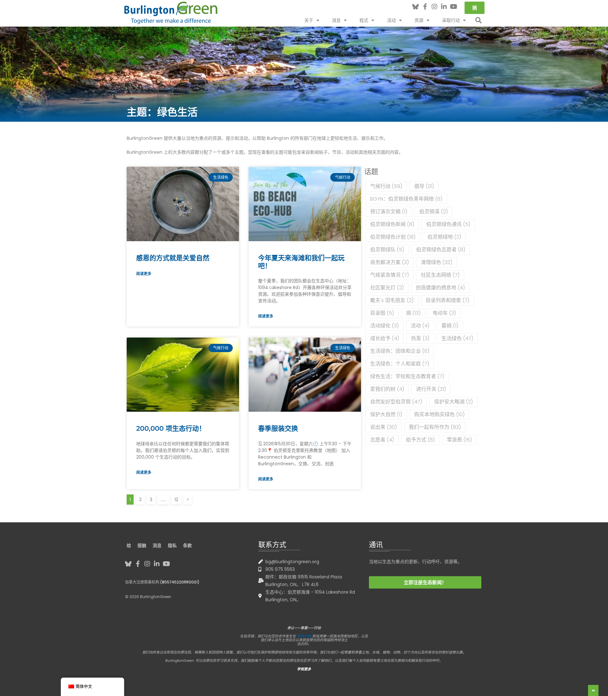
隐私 (172, 545)
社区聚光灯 (387, 287)
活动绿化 (384, 325)
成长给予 (384, 338)
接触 (141, 545)
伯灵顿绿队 (387, 249)
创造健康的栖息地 (440, 287)
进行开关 (431, 389)
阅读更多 (143, 273)
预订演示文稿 (388, 211)
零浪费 (459, 439)
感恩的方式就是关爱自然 (172, 258)
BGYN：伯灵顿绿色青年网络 (406, 199)
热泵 (420, 338)
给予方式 (420, 439)
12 (176, 498)
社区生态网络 (440, 275)
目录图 (382, 313)
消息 (336, 20)
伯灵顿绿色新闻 (392, 224)
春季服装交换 (278, 428)
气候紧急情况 (389, 275)
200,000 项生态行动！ (171, 428)
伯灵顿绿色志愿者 (440, 249)
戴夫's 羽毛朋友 (392, 300)
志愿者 (382, 439)
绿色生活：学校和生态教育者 (407, 376)
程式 (363, 20)
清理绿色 (436, 262)
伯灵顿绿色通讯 (448, 224)
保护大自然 (386, 414)
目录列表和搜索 (447, 300)
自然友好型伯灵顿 (396, 401)
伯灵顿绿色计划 (392, 237)
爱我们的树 (387, 389)
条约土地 (304, 636)
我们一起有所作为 (435, 427)
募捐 (449, 325)
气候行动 (386, 186)
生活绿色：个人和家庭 (399, 363)
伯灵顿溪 (433, 211)
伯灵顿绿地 (444, 237)
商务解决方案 (389, 262)
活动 (420, 325)
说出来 (383, 427)
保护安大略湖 (453, 401)
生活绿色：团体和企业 (399, 351)
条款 (187, 545)
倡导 (424, 186)
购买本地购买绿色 (439, 414)
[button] (478, 20)
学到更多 (304, 669)
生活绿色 (457, 338)
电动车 (444, 313)
